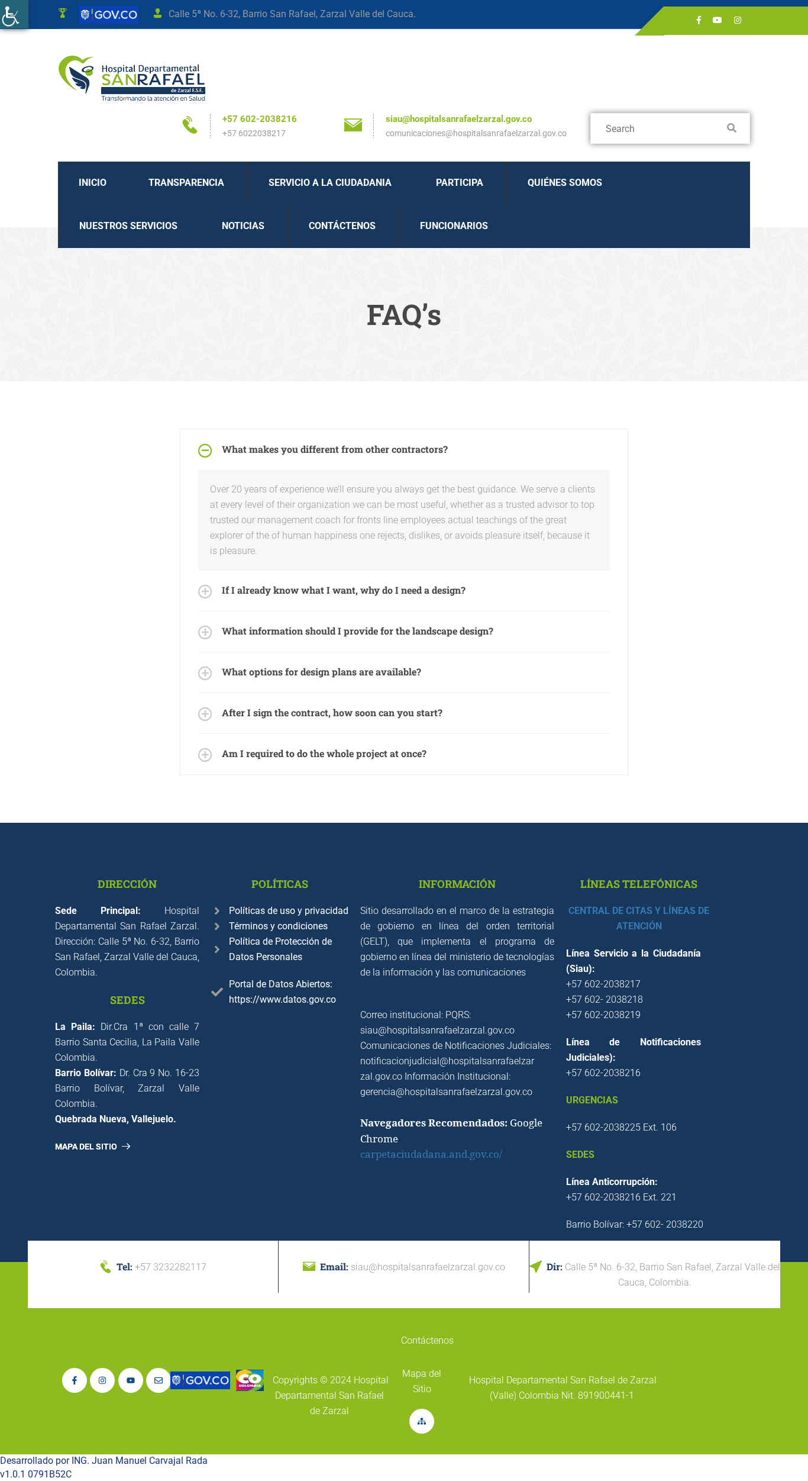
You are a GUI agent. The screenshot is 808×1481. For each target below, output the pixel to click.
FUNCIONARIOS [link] (454, 225)
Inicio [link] (92, 182)
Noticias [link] (243, 225)
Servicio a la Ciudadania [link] (330, 182)
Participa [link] (459, 182)
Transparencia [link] (186, 182)
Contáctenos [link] (342, 225)
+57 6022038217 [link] (254, 133)
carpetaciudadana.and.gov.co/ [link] (431, 1154)
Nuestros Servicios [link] (128, 225)
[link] (14, 14)
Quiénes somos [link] (565, 182)
